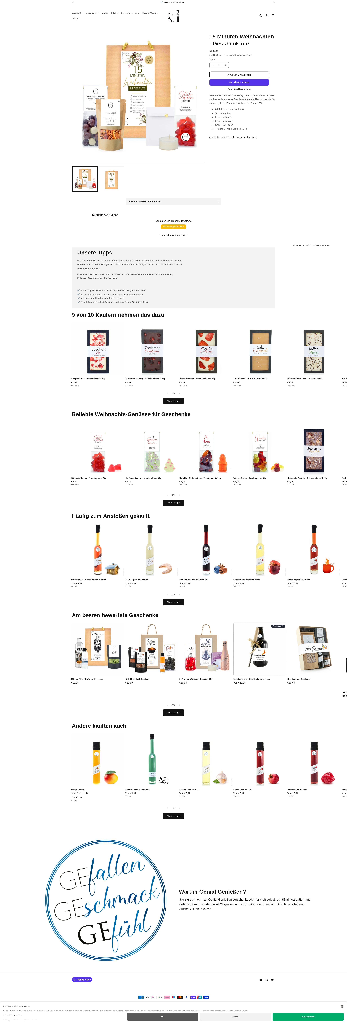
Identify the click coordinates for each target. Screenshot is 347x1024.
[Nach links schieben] (168, 393)
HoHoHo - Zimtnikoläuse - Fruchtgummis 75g (200, 478)
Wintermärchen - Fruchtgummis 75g (249, 478)
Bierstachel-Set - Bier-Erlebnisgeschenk (251, 679)
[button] (77, 13)
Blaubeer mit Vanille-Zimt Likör (193, 580)
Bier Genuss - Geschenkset (299, 679)
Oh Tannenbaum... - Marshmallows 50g (143, 478)
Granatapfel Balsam (242, 790)
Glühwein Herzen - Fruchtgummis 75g (88, 478)
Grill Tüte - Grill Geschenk (137, 679)
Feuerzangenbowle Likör (298, 580)
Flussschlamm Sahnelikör (137, 790)
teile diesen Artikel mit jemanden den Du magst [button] (234, 137)
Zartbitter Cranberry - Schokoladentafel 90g (145, 379)
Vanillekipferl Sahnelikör (136, 580)
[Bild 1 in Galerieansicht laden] (85, 178)
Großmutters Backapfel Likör (246, 580)
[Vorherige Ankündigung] (73, 2)
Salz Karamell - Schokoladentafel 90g (250, 379)
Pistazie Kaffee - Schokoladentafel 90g (305, 379)
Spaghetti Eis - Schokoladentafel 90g (88, 379)
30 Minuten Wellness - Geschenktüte (196, 679)
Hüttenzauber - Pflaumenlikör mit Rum (89, 580)
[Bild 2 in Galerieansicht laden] (111, 178)
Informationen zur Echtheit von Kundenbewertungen (311, 245)
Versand (222, 55)
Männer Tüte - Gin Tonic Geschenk (87, 679)
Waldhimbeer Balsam (297, 790)
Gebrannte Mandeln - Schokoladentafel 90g (307, 478)
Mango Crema (77, 790)
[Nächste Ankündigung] (274, 2)
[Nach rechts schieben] (179, 393)
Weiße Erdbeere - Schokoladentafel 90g (197, 379)
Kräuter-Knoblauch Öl (189, 790)
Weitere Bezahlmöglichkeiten (239, 89)
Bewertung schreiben (173, 226)
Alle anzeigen (173, 401)
